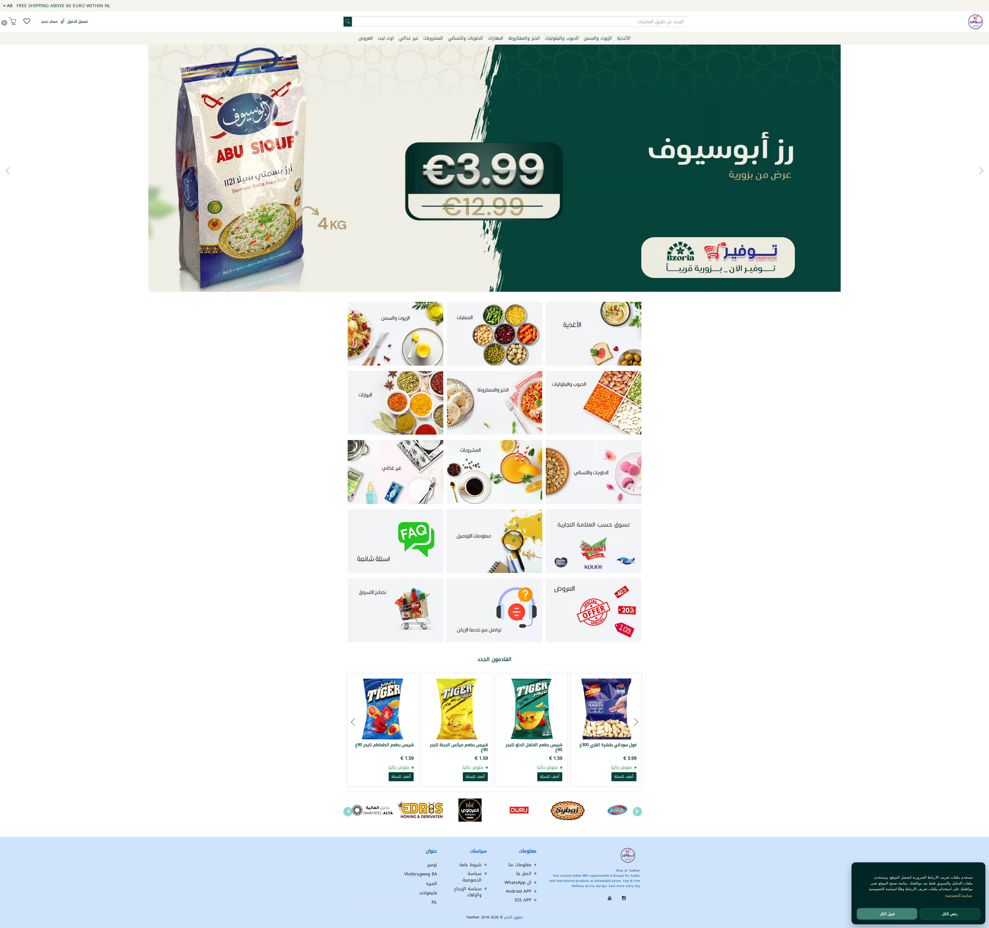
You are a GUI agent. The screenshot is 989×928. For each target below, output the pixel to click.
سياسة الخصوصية (472, 876)
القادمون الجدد (494, 659)
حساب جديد (49, 21)
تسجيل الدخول (77, 21)
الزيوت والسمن (598, 38)
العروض (366, 38)
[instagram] (624, 898)
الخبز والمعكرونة (524, 38)
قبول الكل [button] (887, 914)
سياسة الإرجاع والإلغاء (468, 891)
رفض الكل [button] (950, 914)
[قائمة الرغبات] (27, 22)
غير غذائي (408, 38)
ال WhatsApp (518, 882)
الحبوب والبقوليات (562, 38)
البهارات (495, 38)
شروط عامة (470, 865)
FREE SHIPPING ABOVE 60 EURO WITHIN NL (63, 6)
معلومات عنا (519, 865)
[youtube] (610, 898)
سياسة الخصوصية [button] (958, 895)
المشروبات (433, 38)
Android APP (518, 891)
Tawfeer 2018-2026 (482, 917)
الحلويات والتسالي (465, 38)
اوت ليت (386, 38)
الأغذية (623, 38)
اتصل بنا (523, 873)
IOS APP (523, 900)
